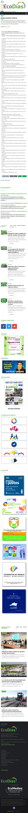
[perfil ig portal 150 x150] (14, 421)
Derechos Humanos (21, 225)
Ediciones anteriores (14, 408)
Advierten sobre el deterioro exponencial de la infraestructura (16, 268)
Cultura (14, 225)
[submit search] (22, 13)
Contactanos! (4, 770)
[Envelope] (14, 326)
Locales (8, 26)
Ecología (3, 284)
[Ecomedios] (14, 790)
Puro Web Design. (17, 811)
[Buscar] (11, 13)
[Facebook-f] (3, 326)
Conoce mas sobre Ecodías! (8, 744)
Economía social (3, 301)
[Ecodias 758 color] (14, 393)
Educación (3, 232)
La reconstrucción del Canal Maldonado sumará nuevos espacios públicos (16, 250)
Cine (11, 225)
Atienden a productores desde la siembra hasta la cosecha (15, 302)
